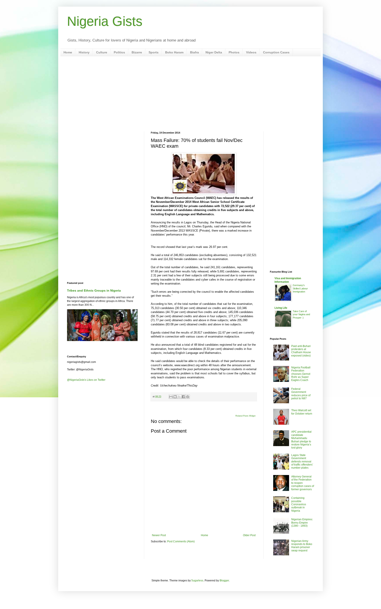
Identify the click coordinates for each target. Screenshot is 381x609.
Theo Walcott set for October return (301, 412)
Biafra (194, 52)
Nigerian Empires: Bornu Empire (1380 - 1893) (302, 522)
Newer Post (159, 535)
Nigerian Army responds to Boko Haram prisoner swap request (301, 545)
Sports (154, 52)
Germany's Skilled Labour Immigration (300, 288)
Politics (119, 52)
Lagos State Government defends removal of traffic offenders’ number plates (302, 461)
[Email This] (171, 396)
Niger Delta (213, 52)
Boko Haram (174, 52)
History (84, 52)
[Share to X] (179, 396)
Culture (101, 52)
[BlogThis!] (175, 396)
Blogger (224, 580)
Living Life (281, 307)
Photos (234, 52)
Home (68, 52)
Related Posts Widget (245, 416)
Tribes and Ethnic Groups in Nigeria (94, 290)
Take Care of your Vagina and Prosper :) (301, 314)
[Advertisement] (190, 94)
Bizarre (137, 52)
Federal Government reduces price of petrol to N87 (300, 393)
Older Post (249, 535)
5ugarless (197, 580)
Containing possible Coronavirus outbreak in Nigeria (298, 504)
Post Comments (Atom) (181, 541)
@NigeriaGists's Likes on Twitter (86, 379)
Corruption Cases (276, 52)
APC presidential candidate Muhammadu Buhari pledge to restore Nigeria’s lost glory (301, 439)
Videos (251, 52)
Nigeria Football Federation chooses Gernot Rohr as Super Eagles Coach (300, 374)
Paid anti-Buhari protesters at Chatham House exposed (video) (301, 351)
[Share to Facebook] (183, 396)
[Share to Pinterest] (187, 396)
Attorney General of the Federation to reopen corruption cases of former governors (302, 483)
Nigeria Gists (104, 21)
